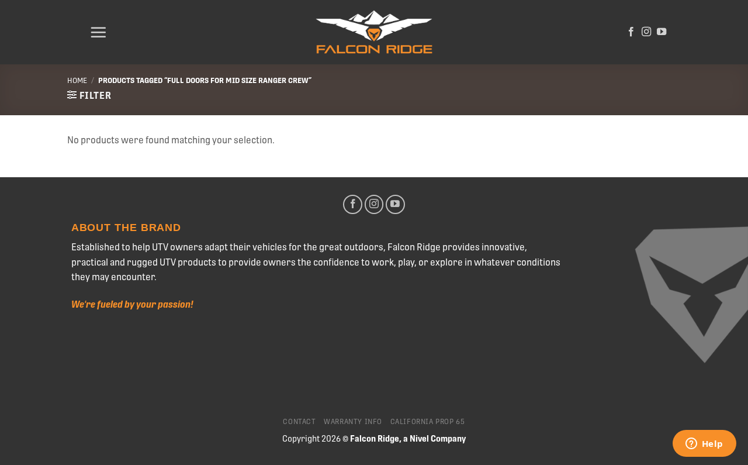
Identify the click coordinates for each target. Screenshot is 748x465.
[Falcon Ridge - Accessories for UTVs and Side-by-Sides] (374, 32)
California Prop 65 (427, 422)
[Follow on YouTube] (661, 32)
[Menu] (98, 32)
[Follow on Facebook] (631, 32)
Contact (299, 422)
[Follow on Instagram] (646, 32)
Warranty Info (353, 422)
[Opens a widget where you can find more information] (704, 444)
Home (77, 80)
